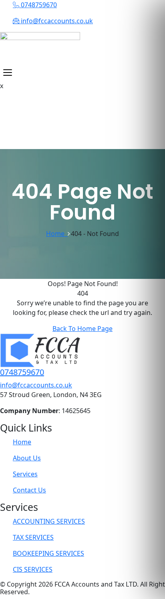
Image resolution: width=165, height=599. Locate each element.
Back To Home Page (82, 328)
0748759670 (22, 372)
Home (57, 233)
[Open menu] (7, 72)
